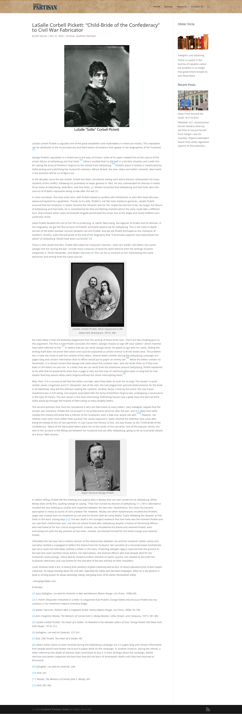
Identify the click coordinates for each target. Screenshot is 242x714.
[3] (33, 609)
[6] (92, 252)
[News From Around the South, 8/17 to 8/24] (193, 100)
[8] (33, 644)
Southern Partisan (86, 35)
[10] (34, 672)
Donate (168, 6)
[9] (33, 666)
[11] (139, 503)
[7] (33, 638)
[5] (90, 238)
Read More (189, 75)
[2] (33, 599)
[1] (33, 593)
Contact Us (197, 6)
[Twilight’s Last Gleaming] (193, 41)
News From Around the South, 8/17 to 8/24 (190, 115)
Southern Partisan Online (55, 709)
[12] (68, 519)
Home (156, 6)
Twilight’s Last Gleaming (191, 55)
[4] (96, 191)
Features (182, 6)
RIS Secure (41, 35)
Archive (70, 35)
